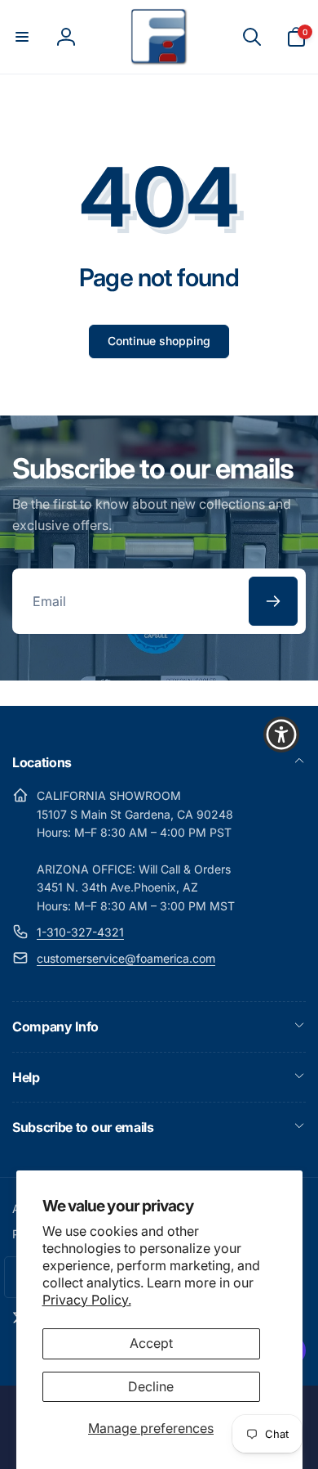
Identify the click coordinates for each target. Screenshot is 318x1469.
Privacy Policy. (86, 1300)
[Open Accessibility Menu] (281, 735)
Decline (151, 1386)
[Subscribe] (273, 601)
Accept (151, 1343)
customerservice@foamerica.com (126, 958)
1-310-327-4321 (80, 932)
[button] (22, 37)
